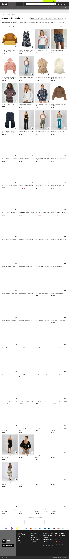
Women (8, 14)
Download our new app (49, 1)
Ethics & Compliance (22, 551)
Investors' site (33, 541)
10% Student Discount (22, 544)
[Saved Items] (61, 4)
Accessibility (65, 557)
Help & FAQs (59, 1)
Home (3, 14)
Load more (34, 522)
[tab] (4, 7)
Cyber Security (33, 543)
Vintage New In (35, 18)
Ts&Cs (60, 557)
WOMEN (12, 4)
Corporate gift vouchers (47, 539)
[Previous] (29, 18)
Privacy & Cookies (55, 557)
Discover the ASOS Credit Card (48, 546)
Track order (20, 538)
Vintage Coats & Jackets (46, 18)
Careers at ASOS (34, 537)
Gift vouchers (45, 537)
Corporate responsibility (35, 539)
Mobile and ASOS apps (47, 535)
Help (19, 536)
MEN (19, 4)
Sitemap (19, 546)
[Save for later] (15, 47)
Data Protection (21, 549)
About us (32, 535)
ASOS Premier (21, 542)
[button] (56, 541)
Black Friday (45, 541)
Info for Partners (46, 543)
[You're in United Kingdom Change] (65, 1)
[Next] (65, 18)
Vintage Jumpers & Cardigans (61, 18)
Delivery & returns (21, 540)
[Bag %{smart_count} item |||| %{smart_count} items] (65, 4)
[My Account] (58, 4)
